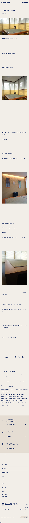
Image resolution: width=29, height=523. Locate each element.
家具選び (6, 391)
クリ (16, 405)
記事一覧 (6, 454)
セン (6, 404)
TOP (2, 454)
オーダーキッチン (16, 398)
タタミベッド (4, 398)
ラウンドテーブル (14, 392)
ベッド (23, 396)
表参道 (3, 389)
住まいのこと (6, 381)
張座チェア (4, 396)
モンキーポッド (21, 402)
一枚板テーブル (5, 394)
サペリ (11, 402)
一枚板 (20, 392)
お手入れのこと (7, 376)
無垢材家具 (25, 389)
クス (3, 404)
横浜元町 (16, 389)
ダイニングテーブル (18, 391)
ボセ (17, 404)
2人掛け (7, 392)
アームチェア (10, 396)
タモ (22, 400)
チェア (10, 394)
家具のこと (6, 374)
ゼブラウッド (21, 404)
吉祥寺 (12, 389)
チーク (15, 402)
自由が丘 (7, 389)
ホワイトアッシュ (5, 402)
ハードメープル (9, 400)
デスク (19, 396)
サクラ (13, 404)
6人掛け (3, 392)
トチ (26, 402)
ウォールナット (24, 398)
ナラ (15, 400)
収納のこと (6, 379)
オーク (18, 400)
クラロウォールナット (6, 405)
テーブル (11, 391)
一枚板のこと (19, 374)
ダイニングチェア (16, 394)
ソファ (15, 396)
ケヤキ (9, 404)
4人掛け (24, 391)
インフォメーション (21, 381)
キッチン (10, 398)
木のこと (18, 376)
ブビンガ (23, 405)
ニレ (19, 405)
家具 (3, 391)
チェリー (3, 400)
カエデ (13, 405)
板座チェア (23, 394)
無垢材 (20, 389)
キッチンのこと (20, 379)
